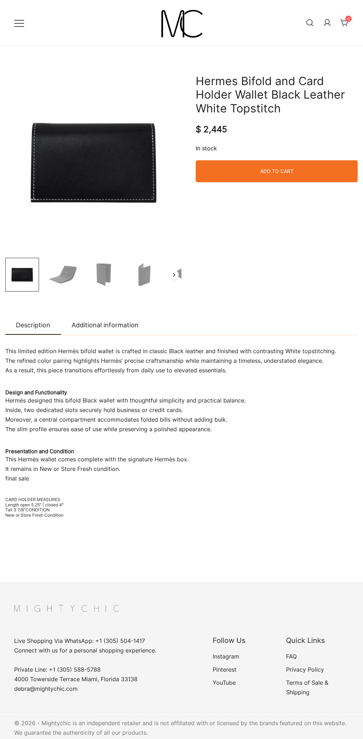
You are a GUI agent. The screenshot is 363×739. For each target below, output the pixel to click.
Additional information (105, 325)
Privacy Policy (305, 669)
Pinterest (224, 669)
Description (33, 325)
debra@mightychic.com (46, 688)
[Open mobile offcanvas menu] (19, 23)
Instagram (226, 656)
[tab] (33, 325)
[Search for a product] (310, 23)
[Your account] (327, 23)
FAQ (291, 656)
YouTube (224, 682)
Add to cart (277, 171)
